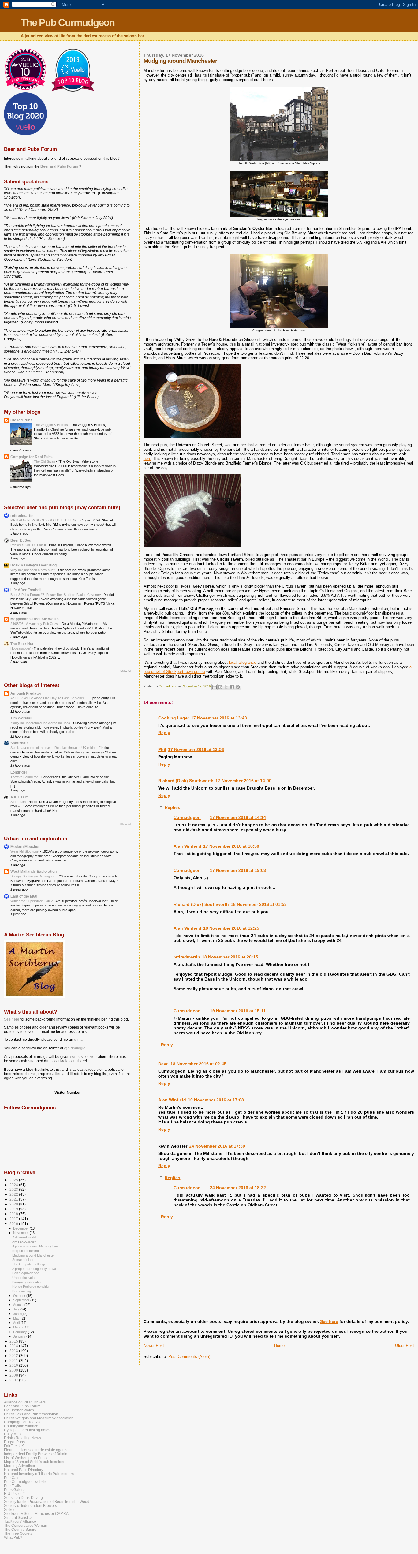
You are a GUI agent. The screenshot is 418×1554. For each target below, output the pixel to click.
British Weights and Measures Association (38, 1418)
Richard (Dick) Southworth (186, 780)
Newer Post (154, 1345)
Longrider (18, 772)
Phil (162, 749)
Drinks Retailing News (22, 1438)
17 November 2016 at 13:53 (196, 749)
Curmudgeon (187, 817)
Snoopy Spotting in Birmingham (33, 876)
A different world (24, 1237)
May (17, 1318)
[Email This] (214, 687)
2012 (14, 1356)
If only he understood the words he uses (40, 723)
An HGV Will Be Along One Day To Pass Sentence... (49, 698)
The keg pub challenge (29, 1264)
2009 (14, 1370)
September (21, 1300)
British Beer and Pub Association (31, 1414)
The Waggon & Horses (51, 425)
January (19, 1336)
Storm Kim (18, 802)
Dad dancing (21, 1291)
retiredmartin (187, 956)
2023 (14, 1189)
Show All (125, 670)
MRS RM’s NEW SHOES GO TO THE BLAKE (45, 520)
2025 (14, 1180)
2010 (14, 1365)
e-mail (79, 1039)
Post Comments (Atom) (189, 1356)
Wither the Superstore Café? (32, 901)
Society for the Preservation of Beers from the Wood (46, 1502)
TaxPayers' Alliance (20, 1521)
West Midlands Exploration (33, 871)
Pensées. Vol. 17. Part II (28, 545)
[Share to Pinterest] (238, 687)
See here (329, 1321)
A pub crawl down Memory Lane (36, 1246)
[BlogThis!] (220, 687)
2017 (14, 1219)
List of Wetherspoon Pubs (25, 1458)
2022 (14, 1194)
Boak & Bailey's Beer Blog (33, 565)
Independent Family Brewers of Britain (35, 1454)
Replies (172, 807)
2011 (14, 1360)
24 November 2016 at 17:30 (217, 1146)
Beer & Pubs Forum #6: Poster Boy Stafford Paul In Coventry (56, 594)
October (19, 1296)
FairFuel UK (14, 1446)
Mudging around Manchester (33, 1255)
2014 (14, 1346)
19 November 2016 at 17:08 (216, 1099)
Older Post (404, 1345)
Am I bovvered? (24, 1242)
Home (279, 1345)
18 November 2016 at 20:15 (230, 956)
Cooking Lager (173, 717)
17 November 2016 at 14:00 (243, 780)
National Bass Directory (23, 1470)
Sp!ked (10, 1509)
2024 (14, 1185)
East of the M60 (23, 896)
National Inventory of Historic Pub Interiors (39, 1474)
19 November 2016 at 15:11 (238, 1010)
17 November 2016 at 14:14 (238, 817)
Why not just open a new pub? (33, 570)
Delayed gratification (27, 1282)
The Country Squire (20, 1529)
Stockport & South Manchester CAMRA (36, 1513)
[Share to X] (226, 687)
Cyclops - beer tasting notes (27, 1430)
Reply (164, 732)
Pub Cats (11, 1478)
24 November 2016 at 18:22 (238, 1187)
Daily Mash (13, 1434)
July (16, 1309)
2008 (14, 1375)
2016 (14, 1224)
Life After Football (25, 590)
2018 (14, 1214)
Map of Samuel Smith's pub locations (34, 1462)
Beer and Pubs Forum (59, 166)
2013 (14, 1351)
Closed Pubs (21, 420)
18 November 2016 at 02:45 (198, 1063)
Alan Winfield (187, 846)
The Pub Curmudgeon (67, 22)
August (18, 1304)
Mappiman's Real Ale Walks (34, 619)
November (21, 1233)
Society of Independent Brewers (30, 1505)
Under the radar (24, 1277)
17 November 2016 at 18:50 (231, 846)
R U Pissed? (14, 1494)
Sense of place (23, 1259)
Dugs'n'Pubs (14, 1442)
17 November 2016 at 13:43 (219, 717)
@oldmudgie (74, 1048)
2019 (14, 1209)
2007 (14, 1380)
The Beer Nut (21, 644)
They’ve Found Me (24, 777)
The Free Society (18, 1533)
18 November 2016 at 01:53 (259, 904)
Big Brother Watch (19, 1410)
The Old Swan (45, 461)
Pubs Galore (14, 1490)
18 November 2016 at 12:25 (231, 928)
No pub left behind (25, 1251)
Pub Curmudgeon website (25, 1482)
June (17, 1314)
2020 (14, 1204)
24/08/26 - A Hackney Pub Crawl (34, 624)
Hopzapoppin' (21, 648)
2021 (14, 1199)
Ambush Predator (25, 693)
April (17, 1322)
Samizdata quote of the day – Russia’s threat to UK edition (53, 747)
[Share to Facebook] (232, 687)
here (147, 458)
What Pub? (13, 1537)
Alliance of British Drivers (25, 1402)
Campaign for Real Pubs (31, 457)
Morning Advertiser (19, 1466)
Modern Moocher (25, 847)
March (18, 1327)
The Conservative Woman (25, 1525)
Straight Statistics (18, 1517)
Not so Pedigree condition (31, 1286)
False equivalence (25, 1273)
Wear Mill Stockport (25, 851)
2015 (14, 1341)
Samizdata (19, 743)
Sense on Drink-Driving (23, 1498)
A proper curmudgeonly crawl (34, 1269)
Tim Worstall (21, 718)
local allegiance (242, 662)
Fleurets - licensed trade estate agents (35, 1450)
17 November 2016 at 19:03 (238, 870)
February (20, 1332)
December (21, 1228)
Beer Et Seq (20, 540)
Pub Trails (12, 1486)
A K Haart (19, 797)
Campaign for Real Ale (23, 1422)
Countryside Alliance (21, 1426)
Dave (163, 1063)
